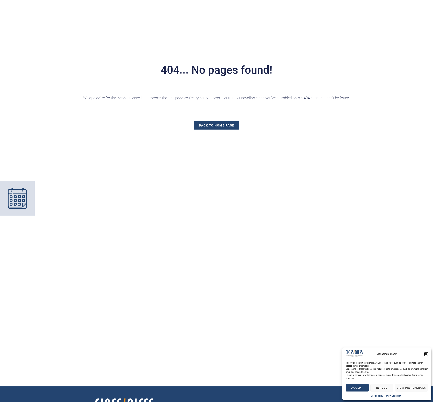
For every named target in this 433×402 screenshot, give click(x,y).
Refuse (381, 387)
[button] (426, 354)
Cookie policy (377, 396)
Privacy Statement (393, 396)
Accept (357, 387)
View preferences (411, 387)
